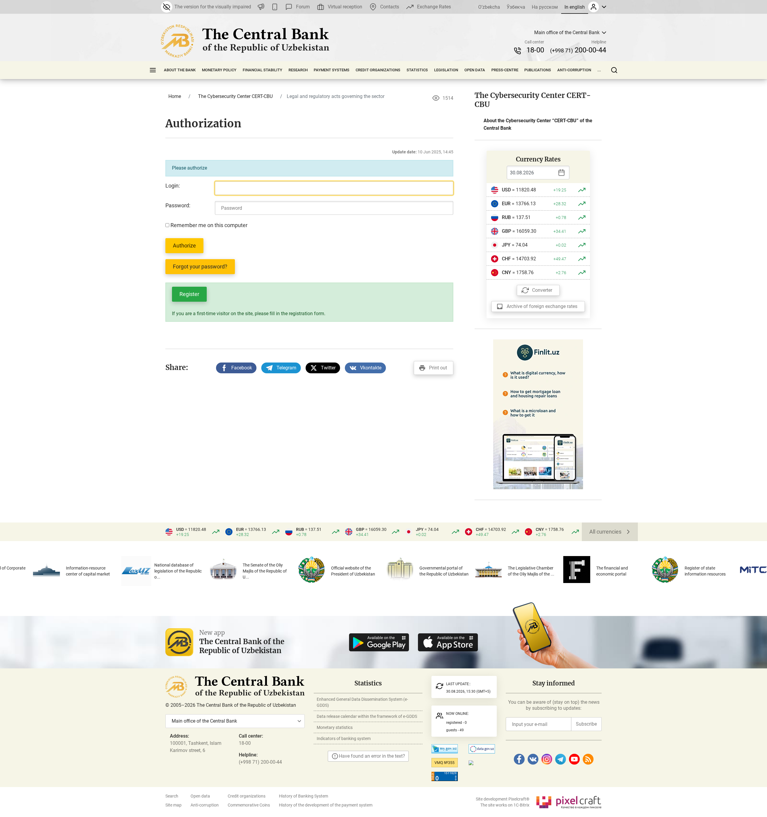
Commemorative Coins (249, 805)
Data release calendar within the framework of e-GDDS (367, 716)
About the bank (180, 70)
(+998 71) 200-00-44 (260, 762)
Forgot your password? (200, 266)
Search (171, 796)
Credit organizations (378, 70)
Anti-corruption (574, 70)
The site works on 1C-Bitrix (504, 805)
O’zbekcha (489, 7)
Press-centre (504, 70)
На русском (545, 7)
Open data (474, 70)
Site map (173, 805)
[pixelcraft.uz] (568, 801)
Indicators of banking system (344, 738)
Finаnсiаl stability (262, 70)
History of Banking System (303, 796)
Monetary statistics (335, 727)
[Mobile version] (275, 7)
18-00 (535, 50)
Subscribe (586, 724)
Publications (537, 70)
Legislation (446, 70)
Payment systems (331, 70)
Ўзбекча (516, 7)
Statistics (417, 70)
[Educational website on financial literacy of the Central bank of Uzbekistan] (538, 414)
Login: (172, 185)
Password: (177, 205)
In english (574, 7)
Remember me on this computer (208, 225)
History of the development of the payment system (325, 805)
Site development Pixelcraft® (502, 799)
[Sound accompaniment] (261, 7)
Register (189, 294)
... (599, 70)
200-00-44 (578, 50)
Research (298, 70)
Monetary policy (219, 70)
